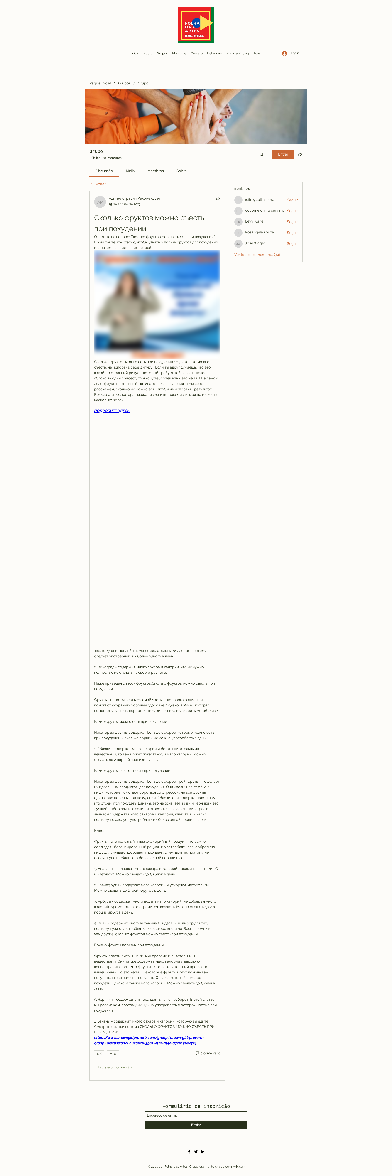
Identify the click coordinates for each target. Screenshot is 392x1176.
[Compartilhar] (217, 198)
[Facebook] (189, 1151)
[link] (104, 171)
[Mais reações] (113, 1053)
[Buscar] (261, 154)
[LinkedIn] (203, 1151)
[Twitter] (196, 1151)
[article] (157, 635)
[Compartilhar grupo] (300, 154)
